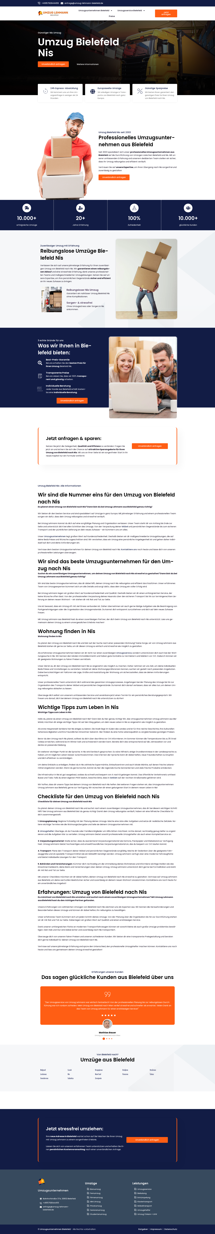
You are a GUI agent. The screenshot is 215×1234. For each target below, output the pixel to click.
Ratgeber (143, 1229)
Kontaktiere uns (129, 549)
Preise (112, 16)
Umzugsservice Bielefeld (129, 10)
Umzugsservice (124, 652)
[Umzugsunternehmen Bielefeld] (53, 13)
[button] (104, 1038)
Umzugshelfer (47, 831)
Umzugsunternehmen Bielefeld (94, 10)
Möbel (125, 526)
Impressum (156, 1229)
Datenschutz (170, 1229)
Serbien (113, 777)
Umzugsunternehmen (55, 536)
